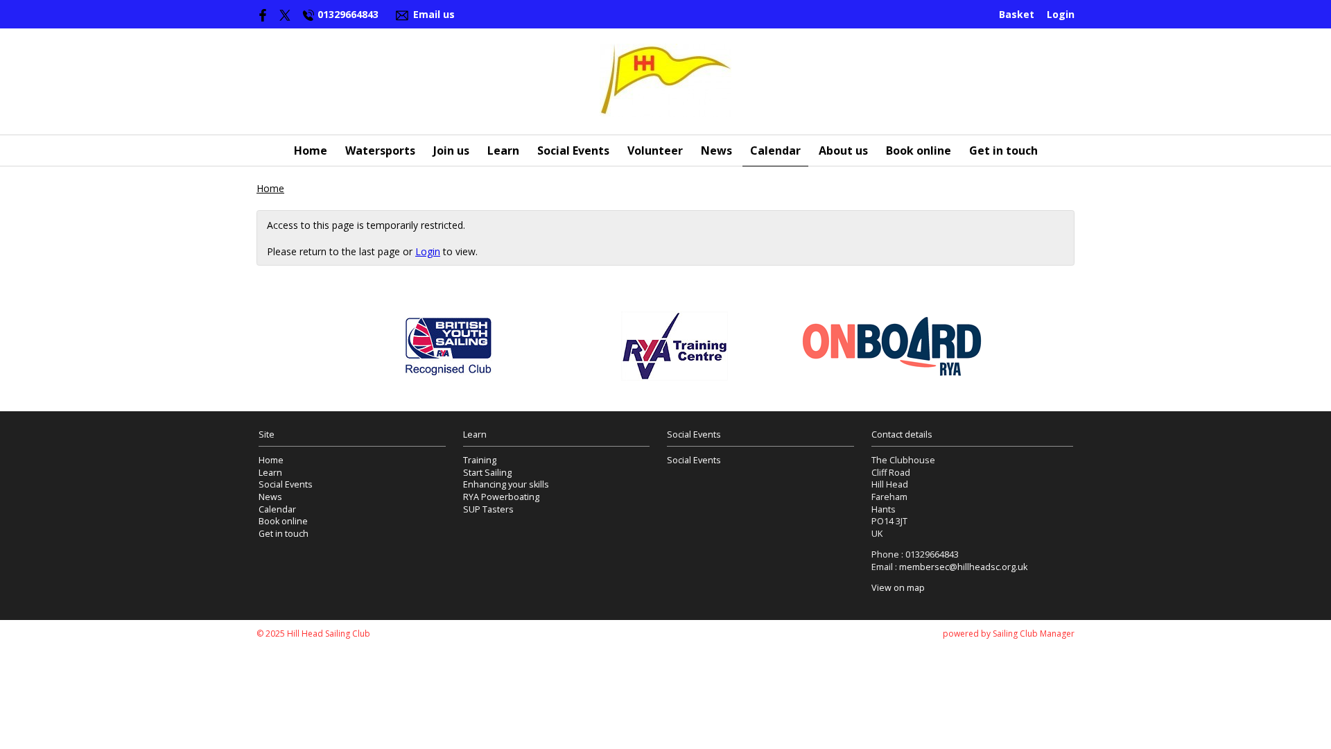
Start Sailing (487, 473)
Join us (451, 150)
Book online (918, 150)
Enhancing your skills (506, 484)
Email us (434, 14)
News (716, 150)
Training (479, 460)
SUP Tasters (488, 509)
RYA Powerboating (501, 497)
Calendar (775, 150)
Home (310, 150)
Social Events (573, 150)
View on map (898, 588)
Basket (1016, 14)
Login (1061, 14)
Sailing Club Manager (1034, 633)
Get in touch (1003, 150)
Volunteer (655, 150)
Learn (503, 150)
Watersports (380, 150)
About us (843, 150)
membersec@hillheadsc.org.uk (963, 567)
